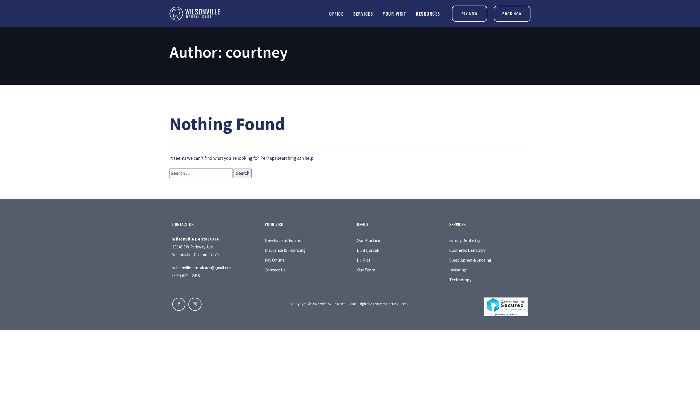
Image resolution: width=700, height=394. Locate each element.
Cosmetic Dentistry (467, 250)
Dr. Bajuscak (368, 250)
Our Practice (368, 240)
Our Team (366, 270)
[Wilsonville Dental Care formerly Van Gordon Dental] (512, 14)
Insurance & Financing (285, 250)
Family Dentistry (464, 240)
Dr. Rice (364, 260)
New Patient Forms (283, 240)
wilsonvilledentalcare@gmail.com (202, 267)
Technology (460, 279)
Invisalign (458, 270)
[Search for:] (201, 173)
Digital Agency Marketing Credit (384, 304)
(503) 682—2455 (186, 275)
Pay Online (275, 260)
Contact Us (275, 270)
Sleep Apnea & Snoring (470, 260)
